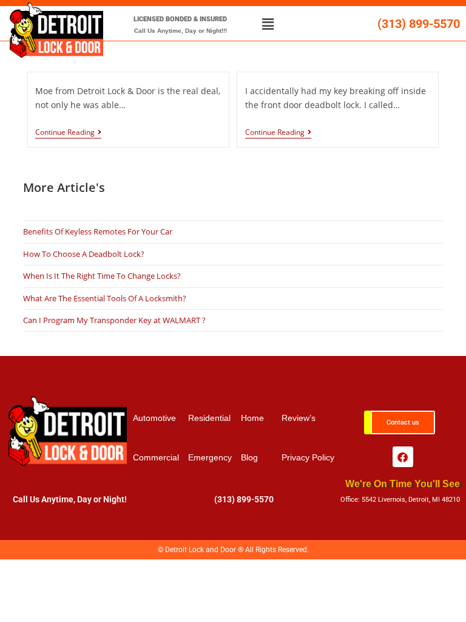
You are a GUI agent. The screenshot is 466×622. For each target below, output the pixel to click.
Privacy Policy (308, 457)
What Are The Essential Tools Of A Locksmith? (104, 298)
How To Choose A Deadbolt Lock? (83, 253)
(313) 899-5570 (418, 23)
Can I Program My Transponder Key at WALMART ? (114, 320)
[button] (267, 23)
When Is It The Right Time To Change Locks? (102, 275)
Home (252, 418)
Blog (249, 457)
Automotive (154, 418)
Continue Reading (65, 132)
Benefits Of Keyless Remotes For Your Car (97, 231)
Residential (209, 418)
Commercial (156, 457)
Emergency (210, 457)
